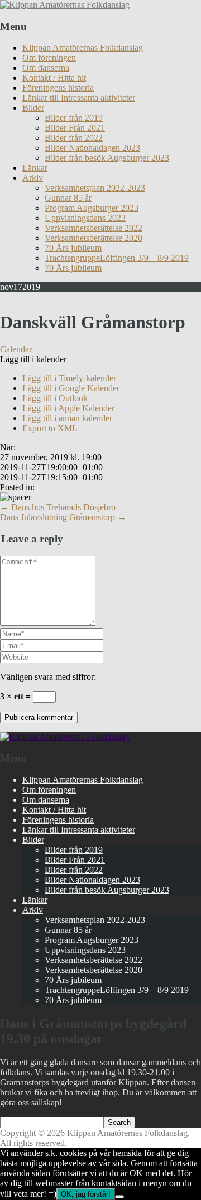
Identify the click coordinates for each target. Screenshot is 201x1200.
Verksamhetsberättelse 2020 (93, 238)
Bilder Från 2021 (75, 127)
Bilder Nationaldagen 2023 (92, 147)
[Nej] (119, 1196)
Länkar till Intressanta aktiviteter (78, 97)
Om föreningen (49, 57)
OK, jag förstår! (86, 1194)
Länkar (34, 167)
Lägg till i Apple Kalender (68, 408)
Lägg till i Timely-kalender (69, 378)
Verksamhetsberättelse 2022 (93, 228)
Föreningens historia (58, 87)
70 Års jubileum (73, 248)
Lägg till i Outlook (55, 398)
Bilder (33, 107)
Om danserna (45, 67)
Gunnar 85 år (68, 198)
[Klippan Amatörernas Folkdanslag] (65, 4)
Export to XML (50, 428)
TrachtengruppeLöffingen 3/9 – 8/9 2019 (117, 258)
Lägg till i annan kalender (67, 418)
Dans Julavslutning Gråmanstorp (63, 517)
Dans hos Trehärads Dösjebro (58, 507)
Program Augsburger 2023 (91, 208)
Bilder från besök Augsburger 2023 (107, 157)
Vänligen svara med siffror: (48, 677)
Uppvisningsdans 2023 (85, 218)
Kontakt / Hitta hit (54, 77)
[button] (33, 359)
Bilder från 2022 (74, 137)
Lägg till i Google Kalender (70, 388)
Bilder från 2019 (74, 117)
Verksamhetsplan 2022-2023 (95, 187)
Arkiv (32, 177)
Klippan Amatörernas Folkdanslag (82, 47)
